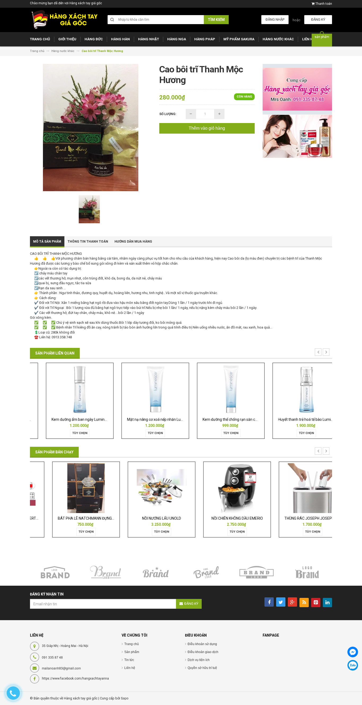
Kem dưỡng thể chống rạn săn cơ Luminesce (227, 419)
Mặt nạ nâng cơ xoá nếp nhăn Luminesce (149, 419)
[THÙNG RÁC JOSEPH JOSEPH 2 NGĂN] (294, 488)
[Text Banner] (297, 136)
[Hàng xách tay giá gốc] (64, 19)
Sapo (125, 698)
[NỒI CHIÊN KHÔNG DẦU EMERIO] (218, 488)
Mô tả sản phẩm (47, 241)
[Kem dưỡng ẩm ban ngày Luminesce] (68, 389)
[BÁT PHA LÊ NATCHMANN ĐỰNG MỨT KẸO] (67, 488)
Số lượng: (167, 114)
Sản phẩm (131, 652)
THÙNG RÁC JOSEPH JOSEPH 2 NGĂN (297, 518)
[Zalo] (352, 665)
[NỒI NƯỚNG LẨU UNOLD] (143, 488)
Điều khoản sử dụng (202, 644)
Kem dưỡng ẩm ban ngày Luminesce (69, 419)
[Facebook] (352, 652)
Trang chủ (131, 644)
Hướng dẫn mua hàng (133, 241)
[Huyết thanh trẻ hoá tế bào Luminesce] (294, 389)
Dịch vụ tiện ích (199, 660)
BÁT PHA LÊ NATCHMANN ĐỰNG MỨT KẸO (74, 518)
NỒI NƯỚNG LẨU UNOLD (143, 518)
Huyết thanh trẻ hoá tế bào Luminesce (297, 419)
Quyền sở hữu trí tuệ (202, 668)
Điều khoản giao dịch (203, 652)
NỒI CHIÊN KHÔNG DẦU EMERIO (219, 518)
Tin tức (129, 660)
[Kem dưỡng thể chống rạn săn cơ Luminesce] (219, 389)
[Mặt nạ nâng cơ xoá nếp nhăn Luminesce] (143, 389)
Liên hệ (129, 668)
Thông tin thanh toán (88, 241)
